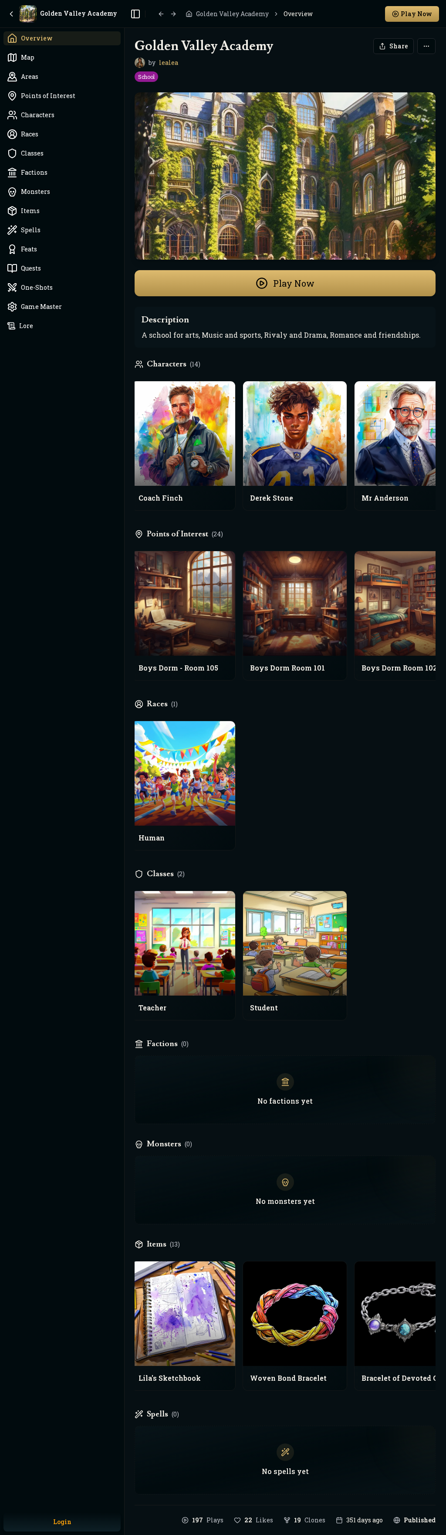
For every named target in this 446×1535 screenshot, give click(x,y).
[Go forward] (173, 14)
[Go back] (161, 14)
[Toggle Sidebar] (124, 767)
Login (62, 1522)
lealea (168, 62)
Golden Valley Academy (232, 14)
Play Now (293, 283)
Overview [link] (298, 14)
